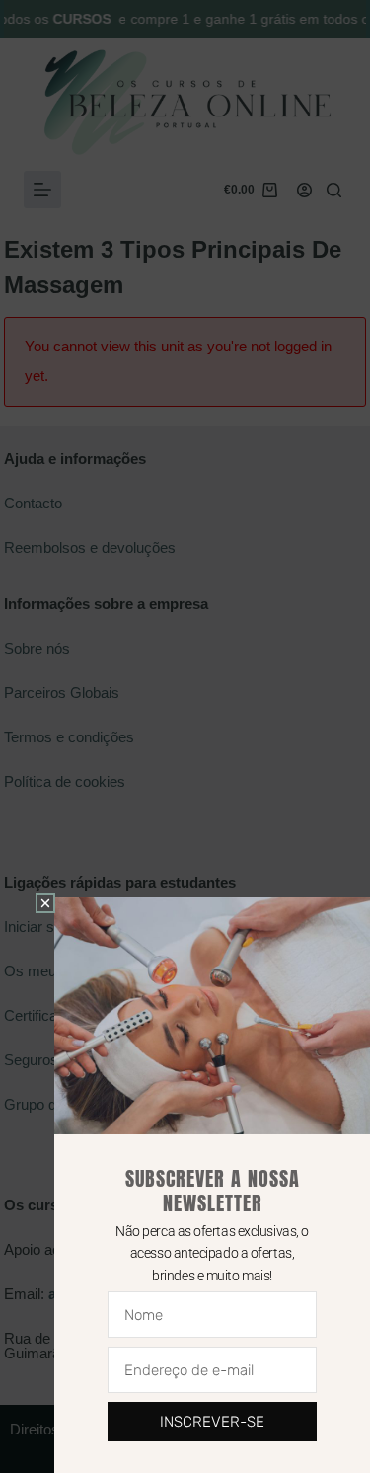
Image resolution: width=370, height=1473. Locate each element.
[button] (45, 903)
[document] (185, 736)
